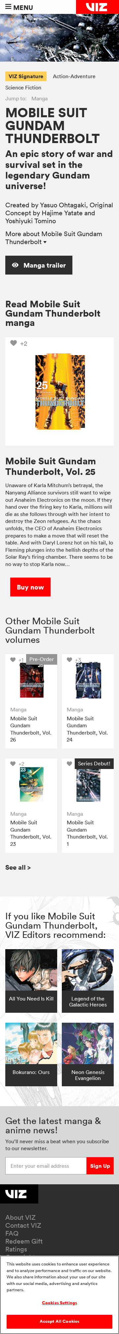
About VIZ (20, 1217)
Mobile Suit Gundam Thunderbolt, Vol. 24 (87, 729)
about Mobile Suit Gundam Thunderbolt (53, 238)
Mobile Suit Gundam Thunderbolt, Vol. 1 (87, 833)
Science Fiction (23, 87)
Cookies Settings (59, 1303)
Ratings (16, 1249)
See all (18, 867)
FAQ (12, 1233)
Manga (39, 98)
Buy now (30, 587)
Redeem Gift (24, 1241)
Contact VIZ (23, 1225)
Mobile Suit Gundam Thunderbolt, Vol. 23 (30, 833)
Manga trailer (44, 265)
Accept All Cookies (59, 1321)
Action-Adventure (74, 76)
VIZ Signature (26, 76)
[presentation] (31, 680)
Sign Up (100, 1165)
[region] (59, 1295)
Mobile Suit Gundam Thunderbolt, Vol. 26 (30, 729)
